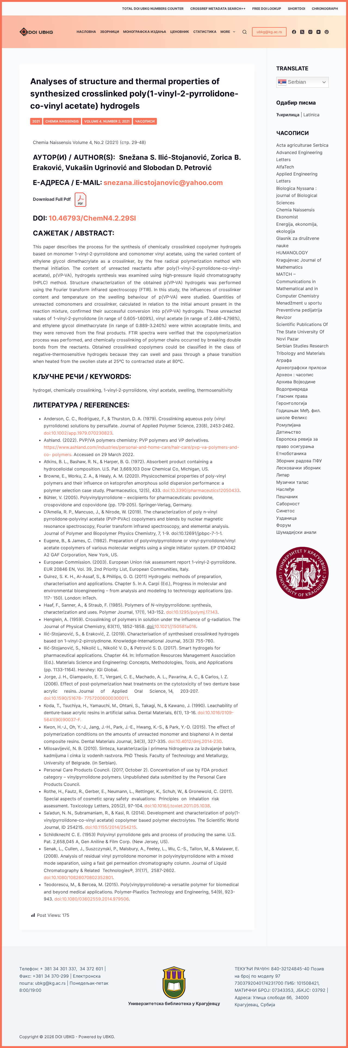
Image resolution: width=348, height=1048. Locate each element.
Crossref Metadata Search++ (218, 9)
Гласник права (291, 396)
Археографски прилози (301, 367)
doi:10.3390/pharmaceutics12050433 (201, 490)
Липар (283, 475)
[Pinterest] (327, 32)
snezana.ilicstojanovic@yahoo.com (163, 182)
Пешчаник (287, 496)
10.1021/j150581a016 (175, 626)
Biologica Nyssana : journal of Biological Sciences (296, 195)
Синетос (285, 510)
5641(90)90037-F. (62, 719)
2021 (36, 121)
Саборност (288, 503)
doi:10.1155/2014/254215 (110, 827)
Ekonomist (287, 216)
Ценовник (179, 32)
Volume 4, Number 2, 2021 (107, 121)
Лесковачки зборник (298, 467)
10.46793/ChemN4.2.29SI (92, 218)
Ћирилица (287, 114)
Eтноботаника (291, 453)
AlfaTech (285, 167)
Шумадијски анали (296, 532)
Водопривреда (292, 389)
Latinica (311, 114)
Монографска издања (144, 32)
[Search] (245, 32)
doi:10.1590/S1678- (63, 698)
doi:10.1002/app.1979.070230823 (78, 433)
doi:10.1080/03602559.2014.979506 (91, 899)
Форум (283, 525)
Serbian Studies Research (302, 346)
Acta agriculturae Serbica (302, 145)
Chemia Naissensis (62, 121)
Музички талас (292, 482)
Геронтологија (291, 403)
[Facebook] (294, 32)
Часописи (145, 121)
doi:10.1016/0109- (216, 712)
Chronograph (325, 9)
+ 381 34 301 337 (58, 968)
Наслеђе (285, 489)
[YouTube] (318, 32)
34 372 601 (92, 968)
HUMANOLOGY (292, 252)
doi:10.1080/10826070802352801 (78, 877)
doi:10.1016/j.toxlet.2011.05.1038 (177, 805)
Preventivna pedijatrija (299, 310)
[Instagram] (310, 32)
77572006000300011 (106, 698)
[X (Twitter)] (302, 32)
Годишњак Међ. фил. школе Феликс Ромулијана (298, 418)
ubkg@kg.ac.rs (269, 32)
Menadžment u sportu (299, 303)
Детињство (288, 432)
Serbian (296, 82)
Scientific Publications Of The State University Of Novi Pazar (302, 331)
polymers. (62, 454)
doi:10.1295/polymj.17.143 (191, 612)
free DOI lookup (266, 9)
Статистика (204, 32)
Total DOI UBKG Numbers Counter (153, 9)
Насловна (86, 32)
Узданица (286, 518)
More (225, 32)
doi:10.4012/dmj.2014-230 (195, 741)
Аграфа (284, 360)
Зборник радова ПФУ (299, 460)
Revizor (284, 317)
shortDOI (296, 9)
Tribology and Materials (300, 353)
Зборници (109, 32)
